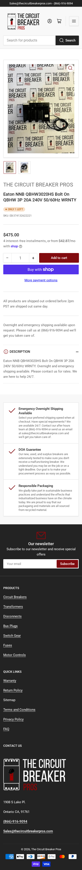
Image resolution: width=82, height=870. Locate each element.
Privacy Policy (13, 719)
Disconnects (12, 616)
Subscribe (67, 564)
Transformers (13, 607)
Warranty (9, 681)
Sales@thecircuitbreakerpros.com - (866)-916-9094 (41, 3)
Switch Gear (12, 636)
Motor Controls (14, 655)
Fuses (7, 645)
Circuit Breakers (15, 597)
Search (70, 40)
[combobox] (41, 40)
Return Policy (13, 690)
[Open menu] (74, 21)
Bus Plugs (10, 626)
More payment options (41, 280)
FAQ (6, 729)
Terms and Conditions (19, 710)
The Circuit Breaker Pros (38, 185)
